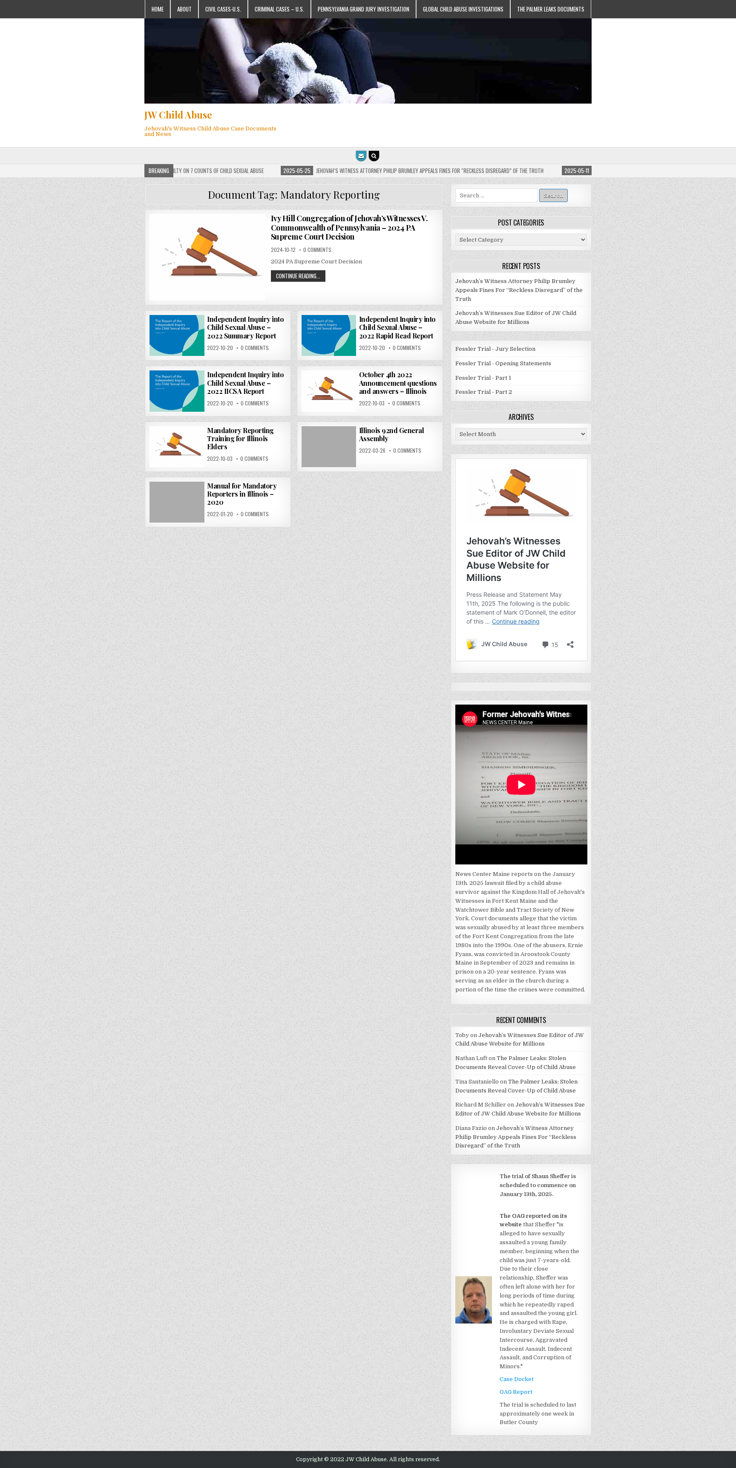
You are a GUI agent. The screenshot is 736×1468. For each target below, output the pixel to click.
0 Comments (317, 249)
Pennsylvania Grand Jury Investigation (363, 9)
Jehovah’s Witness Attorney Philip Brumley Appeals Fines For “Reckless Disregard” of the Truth (519, 290)
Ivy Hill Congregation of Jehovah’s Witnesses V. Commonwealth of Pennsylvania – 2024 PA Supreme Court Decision (349, 227)
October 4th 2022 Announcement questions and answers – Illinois (398, 382)
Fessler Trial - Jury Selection (495, 349)
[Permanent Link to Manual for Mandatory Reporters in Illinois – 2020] (177, 502)
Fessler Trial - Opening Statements (503, 363)
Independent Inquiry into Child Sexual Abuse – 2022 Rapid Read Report (397, 327)
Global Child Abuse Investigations (463, 9)
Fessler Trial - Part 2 (483, 392)
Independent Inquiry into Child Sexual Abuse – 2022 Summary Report (245, 327)
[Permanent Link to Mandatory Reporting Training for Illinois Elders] (177, 446)
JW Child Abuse (178, 114)
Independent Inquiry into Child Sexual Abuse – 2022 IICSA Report (245, 382)
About (184, 9)
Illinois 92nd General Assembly (391, 434)
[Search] (374, 156)
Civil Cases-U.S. (223, 9)
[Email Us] (361, 156)
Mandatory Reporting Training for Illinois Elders (240, 438)
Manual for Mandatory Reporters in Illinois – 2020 (241, 493)
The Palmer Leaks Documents (550, 9)
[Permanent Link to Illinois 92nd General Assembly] (329, 446)
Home (158, 9)
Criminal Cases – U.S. (279, 9)
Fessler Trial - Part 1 (483, 378)
